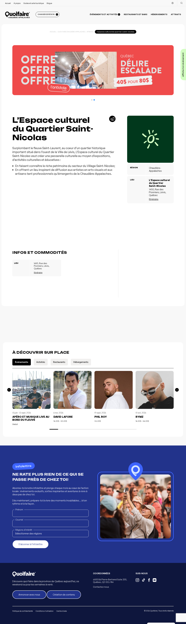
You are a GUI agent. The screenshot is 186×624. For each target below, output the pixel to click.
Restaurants (59, 362)
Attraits (176, 14)
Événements (21, 362)
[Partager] (112, 119)
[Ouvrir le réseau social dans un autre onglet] (137, 580)
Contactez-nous (101, 587)
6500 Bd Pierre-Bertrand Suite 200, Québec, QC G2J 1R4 (110, 580)
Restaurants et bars (135, 14)
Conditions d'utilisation (44, 611)
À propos (17, 3)
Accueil (8, 3)
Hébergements (159, 14)
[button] (91, 99)
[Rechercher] (181, 3)
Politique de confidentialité (22, 611)
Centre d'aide (61, 611)
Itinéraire (153, 199)
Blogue (49, 3)
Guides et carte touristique (33, 3)
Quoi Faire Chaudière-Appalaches (71, 32)
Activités (40, 362)
